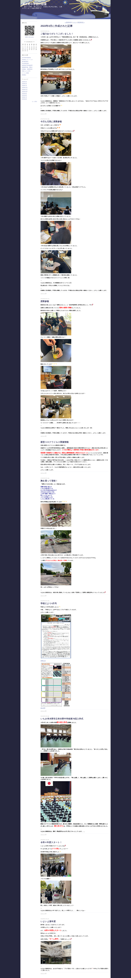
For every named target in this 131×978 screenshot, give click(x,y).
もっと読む (34, 101)
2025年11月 (24, 89)
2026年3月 (24, 81)
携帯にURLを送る (29, 37)
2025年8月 (24, 95)
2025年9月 (24, 93)
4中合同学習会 (25, 63)
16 (25, 48)
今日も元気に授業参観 (51, 121)
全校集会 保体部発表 (27, 69)
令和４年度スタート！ (51, 842)
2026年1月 (24, 85)
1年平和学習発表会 (26, 57)
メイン (75, 22)
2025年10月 (24, 91)
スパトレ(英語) (25, 73)
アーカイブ (25, 79)
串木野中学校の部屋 (34, 4)
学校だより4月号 (49, 603)
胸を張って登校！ (49, 481)
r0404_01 (43, 660)
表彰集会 (24, 74)
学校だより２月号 (26, 71)
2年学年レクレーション (27, 59)
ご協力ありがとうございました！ (57, 34)
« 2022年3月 (68, 22)
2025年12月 (24, 87)
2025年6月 (24, 99)
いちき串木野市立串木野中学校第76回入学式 (62, 719)
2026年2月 (24, 83)
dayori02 (43, 708)
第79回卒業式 (25, 61)
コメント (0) (43, 113)
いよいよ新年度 (48, 921)
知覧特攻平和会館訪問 (27, 65)
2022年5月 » (81, 22)
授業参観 (45, 301)
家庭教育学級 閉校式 (27, 67)
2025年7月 (24, 97)
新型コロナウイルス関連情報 (55, 442)
